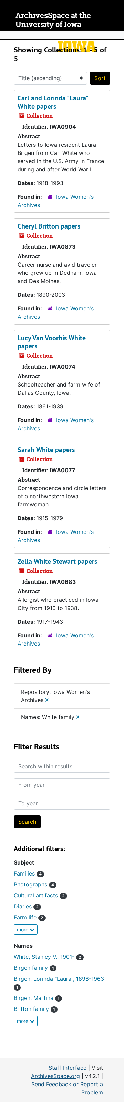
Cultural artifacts (39, 895)
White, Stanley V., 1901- (47, 956)
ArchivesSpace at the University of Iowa (53, 20)
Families (28, 873)
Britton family (34, 1008)
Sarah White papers (46, 449)
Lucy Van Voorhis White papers (52, 342)
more (23, 929)
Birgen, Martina (37, 997)
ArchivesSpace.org (55, 1076)
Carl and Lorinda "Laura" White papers (53, 102)
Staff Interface (67, 1067)
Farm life (28, 917)
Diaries (26, 906)
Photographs (34, 884)
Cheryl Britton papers (49, 226)
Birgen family (34, 967)
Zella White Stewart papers (57, 561)
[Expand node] (117, 35)
